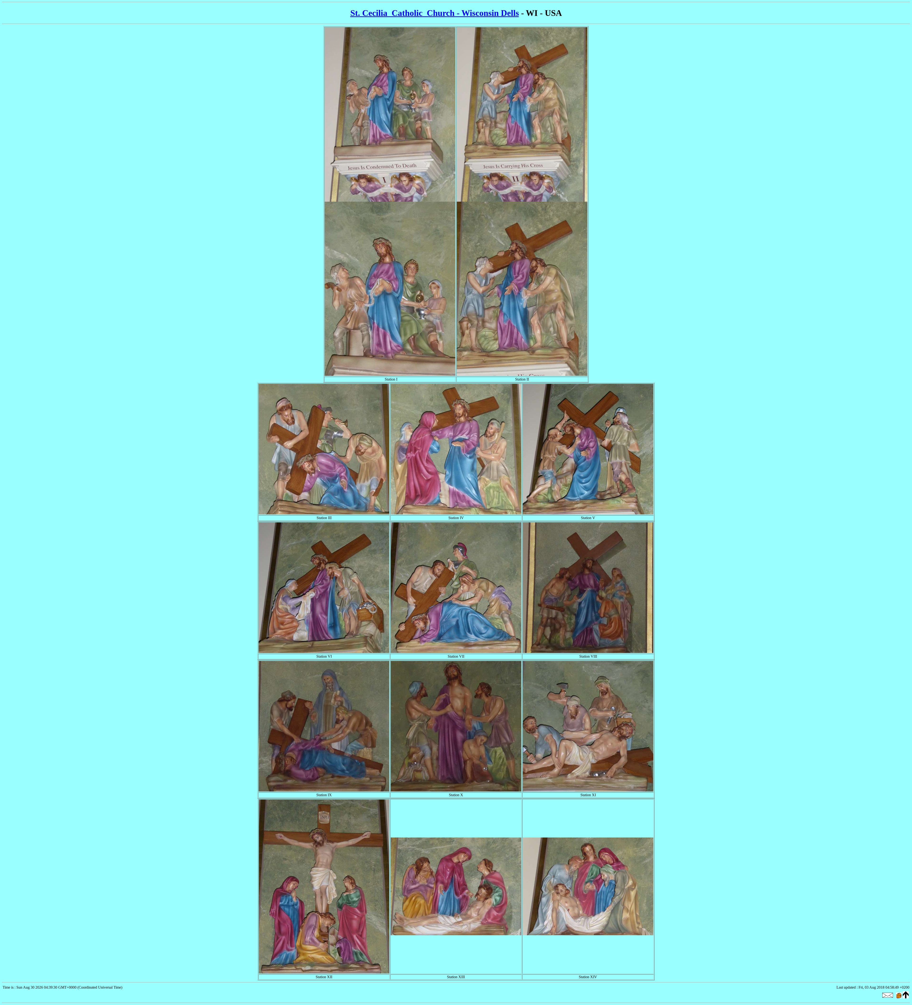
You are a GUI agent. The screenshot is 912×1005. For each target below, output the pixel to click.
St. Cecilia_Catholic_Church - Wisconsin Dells (434, 13)
